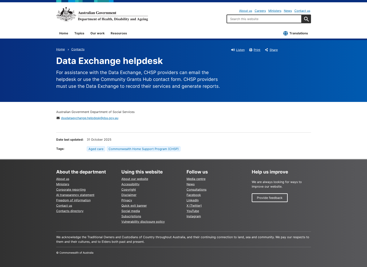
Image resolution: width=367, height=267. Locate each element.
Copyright (128, 189)
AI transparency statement (75, 195)
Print (257, 50)
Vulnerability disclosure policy (143, 221)
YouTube (193, 211)
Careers (260, 11)
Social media (130, 211)
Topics (79, 33)
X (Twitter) (194, 205)
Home (63, 33)
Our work (97, 33)
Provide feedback (270, 198)
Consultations (196, 189)
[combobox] (264, 19)
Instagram (194, 216)
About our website (134, 179)
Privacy (126, 200)
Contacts (77, 49)
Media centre (196, 179)
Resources (119, 33)
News (288, 11)
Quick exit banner (134, 205)
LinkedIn (193, 200)
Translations (298, 33)
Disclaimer (128, 195)
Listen (240, 50)
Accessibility (130, 184)
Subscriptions (131, 216)
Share (274, 50)
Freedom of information (73, 200)
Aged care (96, 149)
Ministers (274, 11)
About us (245, 11)
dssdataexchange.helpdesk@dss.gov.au (89, 118)
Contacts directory (70, 211)
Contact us (302, 11)
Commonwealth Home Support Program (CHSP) (144, 149)
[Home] (102, 14)
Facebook (194, 195)
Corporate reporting (71, 189)
